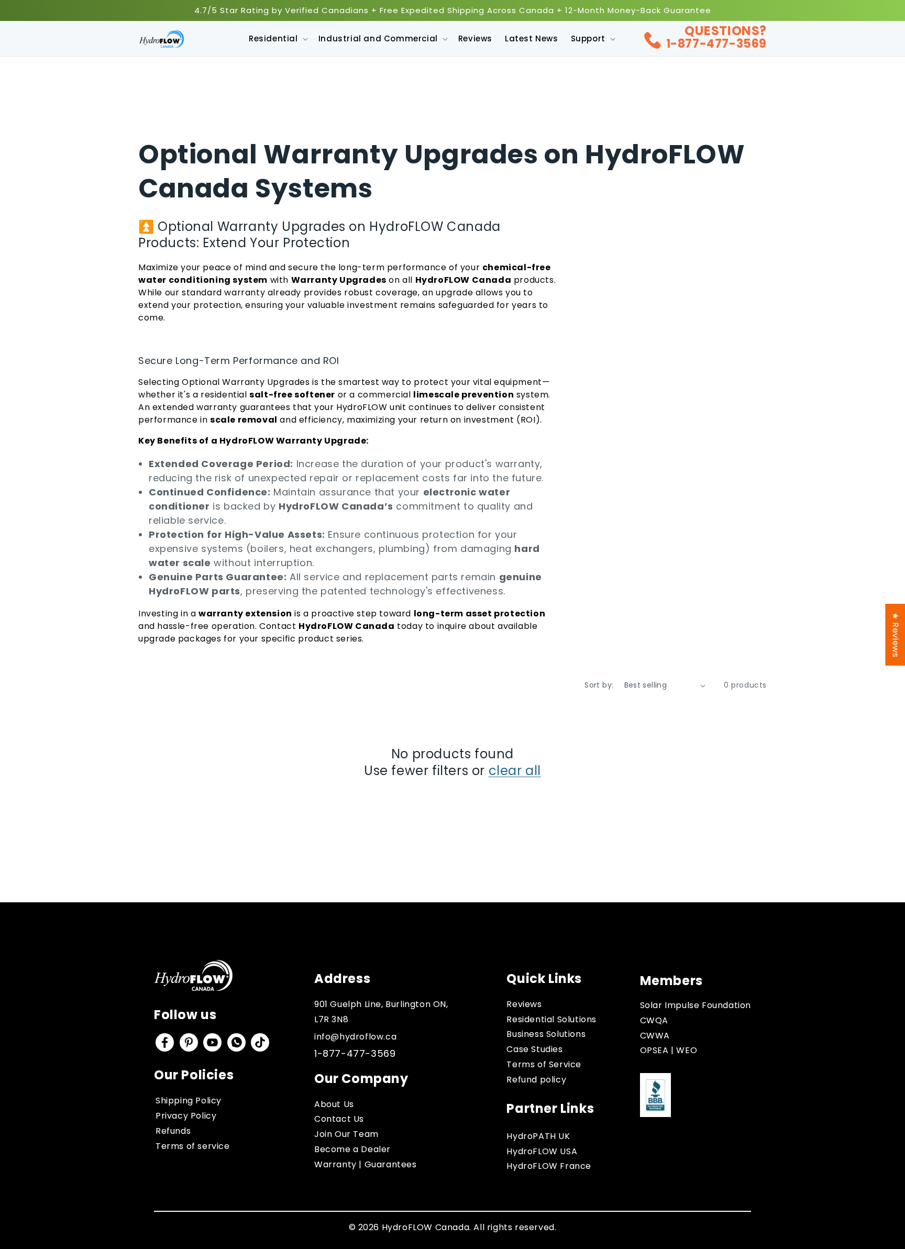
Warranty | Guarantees (365, 1164)
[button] (277, 38)
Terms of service (193, 1146)
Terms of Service (543, 1064)
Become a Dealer (352, 1149)
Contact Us (339, 1119)
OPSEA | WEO (669, 1050)
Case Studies (534, 1049)
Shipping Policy (189, 1101)
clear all (515, 770)
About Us (334, 1104)
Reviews (524, 1004)
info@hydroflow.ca (355, 1037)
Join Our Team (346, 1134)
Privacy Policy (186, 1116)
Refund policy (536, 1080)
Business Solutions (546, 1034)
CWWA (655, 1036)
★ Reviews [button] (895, 634)
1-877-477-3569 (716, 44)
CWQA (654, 1020)
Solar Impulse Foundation (695, 1005)
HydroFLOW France (548, 1166)
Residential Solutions (551, 1019)
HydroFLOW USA (541, 1151)
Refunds (173, 1131)
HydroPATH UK (538, 1136)
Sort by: (598, 685)
